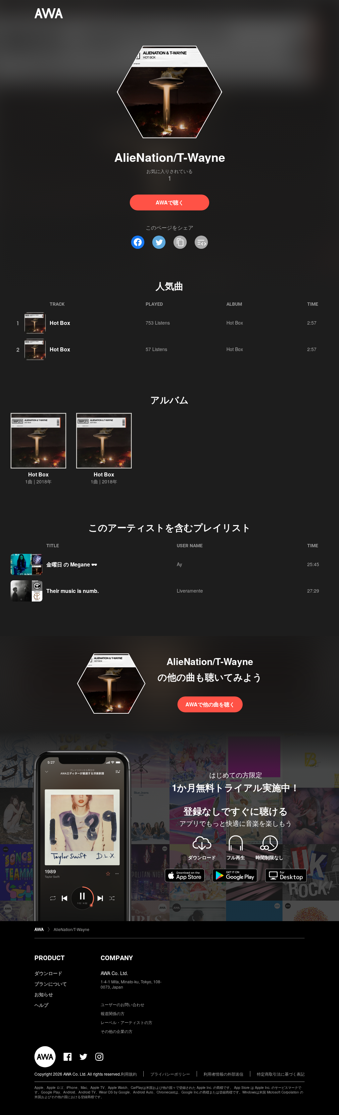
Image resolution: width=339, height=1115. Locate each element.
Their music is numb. (72, 591)
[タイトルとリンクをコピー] (180, 242)
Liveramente (190, 590)
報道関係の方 (112, 1013)
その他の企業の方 (116, 1031)
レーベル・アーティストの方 (126, 1022)
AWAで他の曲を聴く (210, 704)
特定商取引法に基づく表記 (281, 1074)
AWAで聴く (170, 202)
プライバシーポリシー (170, 1074)
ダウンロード (48, 973)
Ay (179, 564)
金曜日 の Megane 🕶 (71, 564)
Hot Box (60, 323)
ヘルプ (41, 1005)
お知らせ (43, 994)
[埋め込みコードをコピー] (201, 242)
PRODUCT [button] (49, 958)
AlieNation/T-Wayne (71, 929)
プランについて (50, 983)
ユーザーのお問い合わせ (122, 1004)
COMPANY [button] (117, 958)
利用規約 (129, 1074)
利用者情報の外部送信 (223, 1074)
